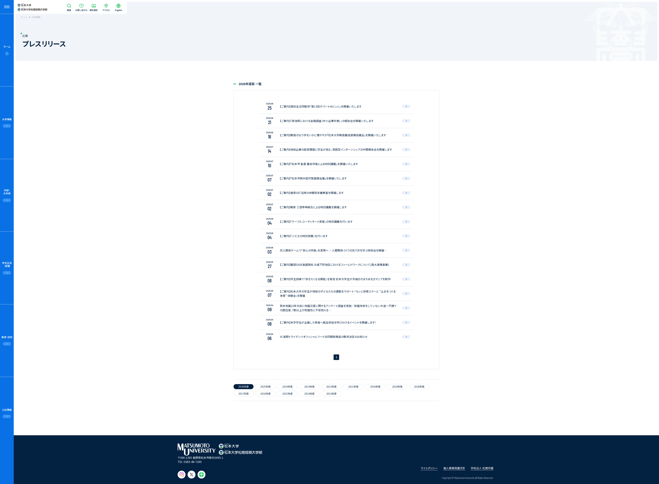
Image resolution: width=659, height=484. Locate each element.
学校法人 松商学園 (482, 468)
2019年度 (397, 386)
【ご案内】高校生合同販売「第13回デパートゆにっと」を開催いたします (320, 106)
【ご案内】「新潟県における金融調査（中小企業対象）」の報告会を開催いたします (326, 121)
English (118, 10)
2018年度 (419, 386)
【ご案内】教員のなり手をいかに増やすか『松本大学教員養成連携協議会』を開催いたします (333, 135)
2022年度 (331, 386)
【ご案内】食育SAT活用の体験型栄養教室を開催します (312, 193)
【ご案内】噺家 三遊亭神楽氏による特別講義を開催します (313, 207)
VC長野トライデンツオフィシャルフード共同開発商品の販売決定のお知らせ (323, 337)
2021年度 (353, 386)
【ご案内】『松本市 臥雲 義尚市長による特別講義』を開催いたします (319, 164)
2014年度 (309, 393)
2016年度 (265, 393)
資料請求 (94, 10)
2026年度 (243, 386)
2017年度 (243, 393)
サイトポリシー (429, 468)
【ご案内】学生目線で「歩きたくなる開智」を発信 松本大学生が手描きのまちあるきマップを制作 (335, 279)
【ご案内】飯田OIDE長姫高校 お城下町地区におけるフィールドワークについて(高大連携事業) (334, 265)
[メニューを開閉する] (7, 7)
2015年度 (287, 393)
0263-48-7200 (192, 462)
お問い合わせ (81, 10)
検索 (69, 10)
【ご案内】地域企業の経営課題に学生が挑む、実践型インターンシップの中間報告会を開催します (336, 149)
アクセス (106, 10)
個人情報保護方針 (454, 468)
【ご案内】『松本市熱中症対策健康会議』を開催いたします (313, 178)
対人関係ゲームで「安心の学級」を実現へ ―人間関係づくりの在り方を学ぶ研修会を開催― (333, 250)
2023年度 (309, 386)
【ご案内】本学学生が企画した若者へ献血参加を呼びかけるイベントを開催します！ (328, 322)
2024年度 (287, 386)
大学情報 (35, 17)
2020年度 (375, 386)
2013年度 (331, 393)
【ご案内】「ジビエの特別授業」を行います (304, 236)
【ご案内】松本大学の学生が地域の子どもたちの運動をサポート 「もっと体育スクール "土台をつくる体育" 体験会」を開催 (338, 293)
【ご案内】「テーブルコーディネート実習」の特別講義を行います (316, 221)
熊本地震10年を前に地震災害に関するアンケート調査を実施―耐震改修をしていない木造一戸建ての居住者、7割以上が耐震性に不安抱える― (338, 308)
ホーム (6, 46)
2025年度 (265, 386)
